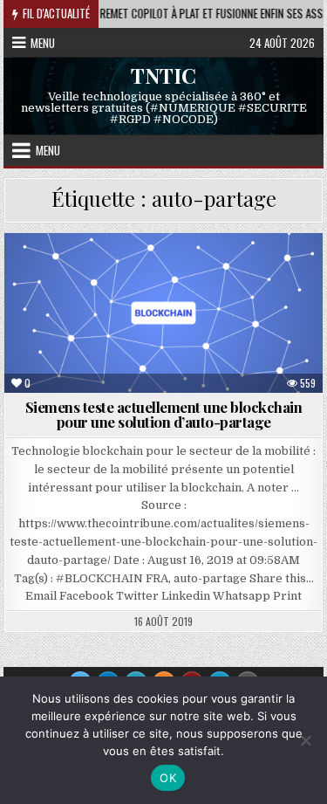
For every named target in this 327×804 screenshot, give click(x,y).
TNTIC (163, 75)
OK (168, 778)
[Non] (305, 740)
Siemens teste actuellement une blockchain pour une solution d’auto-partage (164, 414)
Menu (43, 43)
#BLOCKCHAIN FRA (171, 275)
